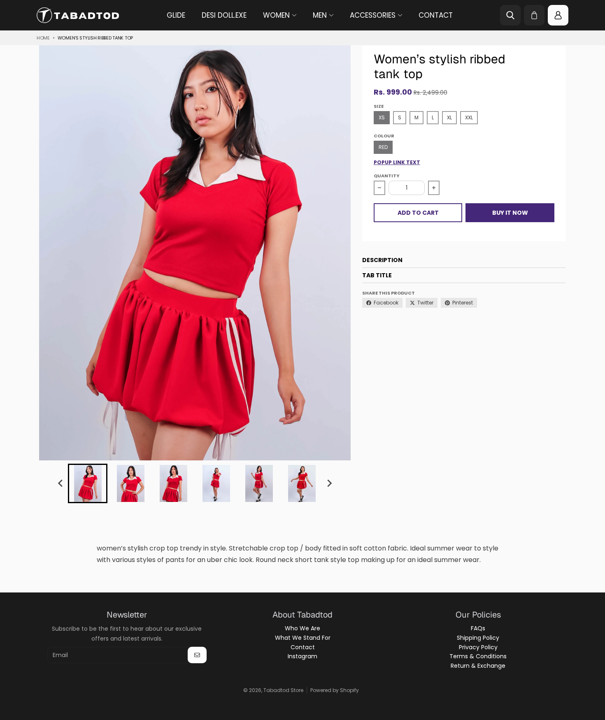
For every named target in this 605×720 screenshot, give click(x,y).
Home (43, 38)
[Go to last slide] (60, 483)
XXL (469, 117)
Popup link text (397, 162)
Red (383, 147)
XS (382, 117)
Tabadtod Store (283, 690)
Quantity (387, 175)
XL (449, 117)
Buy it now (510, 213)
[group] (87, 483)
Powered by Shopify (334, 690)
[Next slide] (329, 483)
